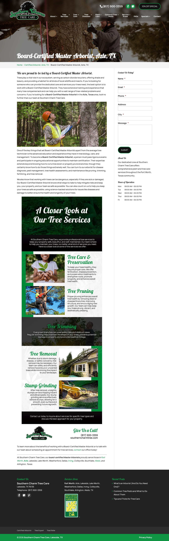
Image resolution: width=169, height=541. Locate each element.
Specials (145, 16)
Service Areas (125, 15)
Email (121, 87)
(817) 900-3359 (113, 6)
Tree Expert (39, 530)
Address (122, 104)
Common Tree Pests (111, 15)
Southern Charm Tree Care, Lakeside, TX (43, 537)
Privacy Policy (145, 537)
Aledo (97, 460)
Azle (26, 460)
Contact (157, 16)
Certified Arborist (24, 530)
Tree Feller (51, 530)
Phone (122, 96)
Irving (70, 460)
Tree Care (75, 15)
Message (123, 123)
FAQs (136, 16)
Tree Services (64, 15)
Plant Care (97, 15)
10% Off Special (149, 6)
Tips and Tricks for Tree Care (127, 498)
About (53, 16)
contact (77, 449)
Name (121, 78)
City (121, 114)
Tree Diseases (86, 15)
